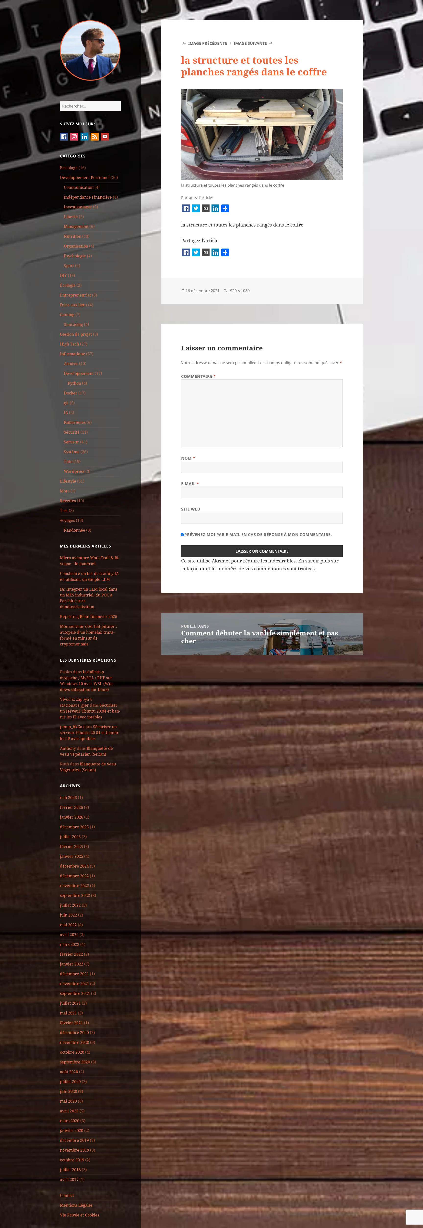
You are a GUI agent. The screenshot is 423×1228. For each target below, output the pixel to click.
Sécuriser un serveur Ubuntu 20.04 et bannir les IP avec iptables (90, 711)
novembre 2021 (74, 983)
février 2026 (71, 807)
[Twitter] (196, 208)
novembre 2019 (74, 1150)
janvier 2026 (71, 817)
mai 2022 (68, 925)
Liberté (71, 216)
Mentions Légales (76, 1205)
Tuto (68, 461)
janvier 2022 (71, 964)
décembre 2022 (74, 876)
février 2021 (71, 1022)
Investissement (78, 207)
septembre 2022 (75, 895)
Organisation (76, 246)
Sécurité (72, 432)
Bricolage (69, 167)
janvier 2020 (71, 1130)
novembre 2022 (74, 885)
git (66, 402)
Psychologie (75, 256)
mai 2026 (68, 797)
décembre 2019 (74, 1140)
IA (66, 412)
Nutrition (72, 236)
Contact (67, 1195)
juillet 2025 (70, 836)
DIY (63, 275)
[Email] (206, 208)
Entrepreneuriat (75, 295)
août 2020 (69, 1071)
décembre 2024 (74, 866)
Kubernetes (75, 422)
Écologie (68, 285)
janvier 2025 (71, 856)
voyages (67, 520)
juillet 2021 (70, 1003)
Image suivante (250, 43)
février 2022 (71, 954)
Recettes (68, 500)
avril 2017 (69, 1179)
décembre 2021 (74, 974)
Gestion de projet (76, 334)
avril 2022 (69, 934)
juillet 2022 (70, 905)
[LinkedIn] (215, 208)
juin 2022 (68, 915)
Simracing (73, 324)
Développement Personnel (85, 177)
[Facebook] (186, 208)
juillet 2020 (70, 1081)
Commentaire (198, 376)
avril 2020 (69, 1111)
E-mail (190, 483)
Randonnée (74, 530)
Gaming (67, 314)
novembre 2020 (74, 1042)
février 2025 (71, 846)
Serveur (71, 442)
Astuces (71, 363)
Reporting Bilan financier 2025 (88, 616)
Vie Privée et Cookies (79, 1215)
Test (64, 510)
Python (74, 383)
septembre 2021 (75, 993)
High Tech (69, 344)
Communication (79, 187)
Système (72, 451)
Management (76, 226)
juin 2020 (68, 1091)
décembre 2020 (74, 1032)
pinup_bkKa (71, 726)
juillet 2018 (70, 1169)
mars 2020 (69, 1120)
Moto (65, 491)
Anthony (68, 748)
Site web (190, 509)
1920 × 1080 (239, 290)
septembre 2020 (75, 1062)
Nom (188, 458)
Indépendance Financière (88, 197)
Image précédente (207, 43)
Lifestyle (68, 481)
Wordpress (74, 471)
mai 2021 (68, 1013)
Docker (70, 393)
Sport (69, 265)
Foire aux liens (73, 305)
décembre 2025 (74, 827)
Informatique (72, 354)
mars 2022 (69, 944)
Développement (79, 373)
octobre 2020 (72, 1052)
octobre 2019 (72, 1160)
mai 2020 (68, 1101)
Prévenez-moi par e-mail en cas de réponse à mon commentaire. (258, 534)
